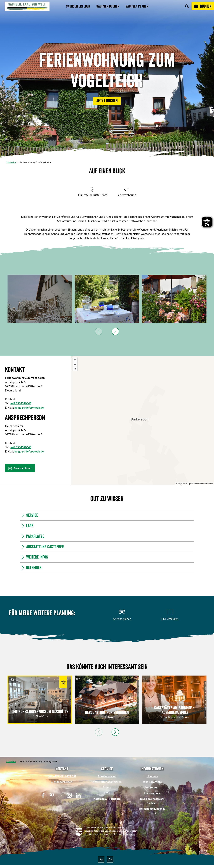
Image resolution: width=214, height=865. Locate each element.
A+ (110, 859)
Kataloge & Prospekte (107, 798)
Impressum (152, 787)
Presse (107, 787)
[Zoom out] (75, 364)
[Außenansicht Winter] (40, 299)
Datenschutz (152, 793)
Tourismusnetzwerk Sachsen (152, 801)
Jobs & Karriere (152, 781)
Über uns (152, 776)
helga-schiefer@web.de (29, 407)
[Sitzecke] (107, 299)
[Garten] (174, 299)
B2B (107, 793)
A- (101, 859)
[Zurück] (98, 331)
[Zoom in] (75, 359)
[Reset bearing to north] (75, 369)
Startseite (11, 162)
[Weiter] (115, 331)
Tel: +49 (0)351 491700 (62, 776)
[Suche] (187, 6)
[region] (142, 420)
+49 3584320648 (20, 403)
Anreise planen (107, 776)
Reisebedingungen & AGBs (152, 810)
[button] (107, 101)
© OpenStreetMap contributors (199, 483)
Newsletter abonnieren (107, 781)
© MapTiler (180, 483)
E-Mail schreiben (61, 781)
